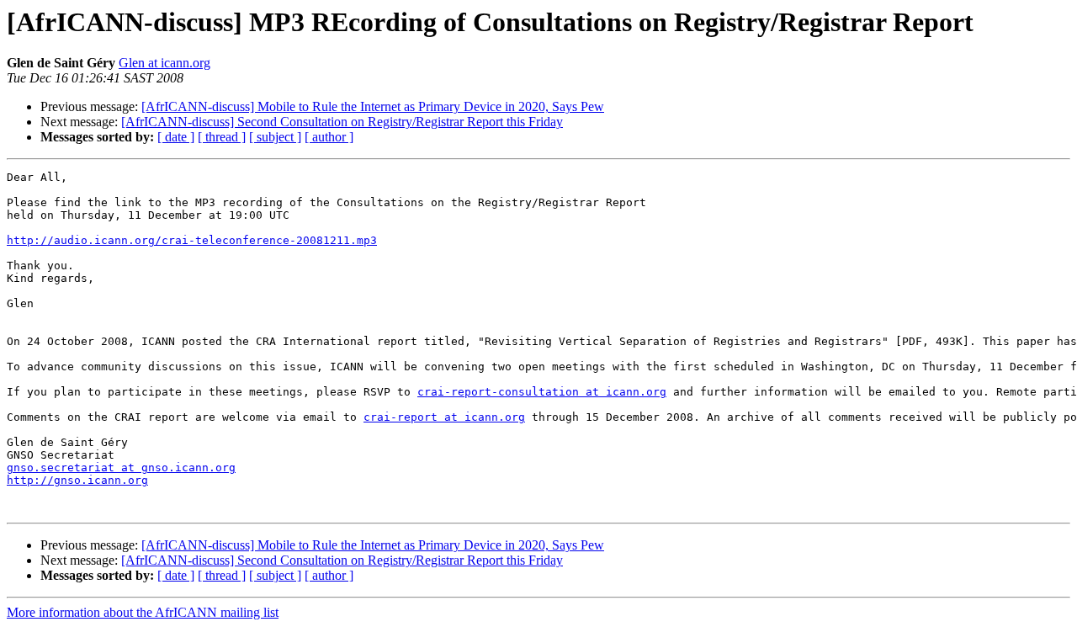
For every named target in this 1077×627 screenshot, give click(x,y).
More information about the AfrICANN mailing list (143, 612)
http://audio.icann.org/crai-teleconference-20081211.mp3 (192, 240)
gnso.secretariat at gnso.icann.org (121, 467)
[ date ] (175, 137)
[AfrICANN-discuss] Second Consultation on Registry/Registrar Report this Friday (342, 121)
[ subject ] (275, 137)
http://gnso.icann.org (77, 480)
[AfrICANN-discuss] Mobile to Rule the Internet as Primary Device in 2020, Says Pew (372, 106)
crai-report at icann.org (444, 417)
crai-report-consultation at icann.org (541, 391)
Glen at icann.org (164, 63)
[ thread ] (222, 137)
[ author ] (329, 137)
